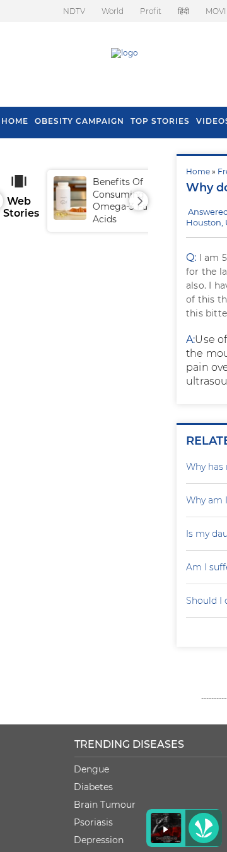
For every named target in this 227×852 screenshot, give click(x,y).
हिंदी (183, 11)
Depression (99, 840)
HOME (14, 121)
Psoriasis (93, 822)
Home (198, 171)
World (113, 11)
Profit (150, 11)
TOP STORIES (160, 121)
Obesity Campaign (79, 121)
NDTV (74, 11)
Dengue (91, 769)
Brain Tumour (105, 804)
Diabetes (93, 787)
